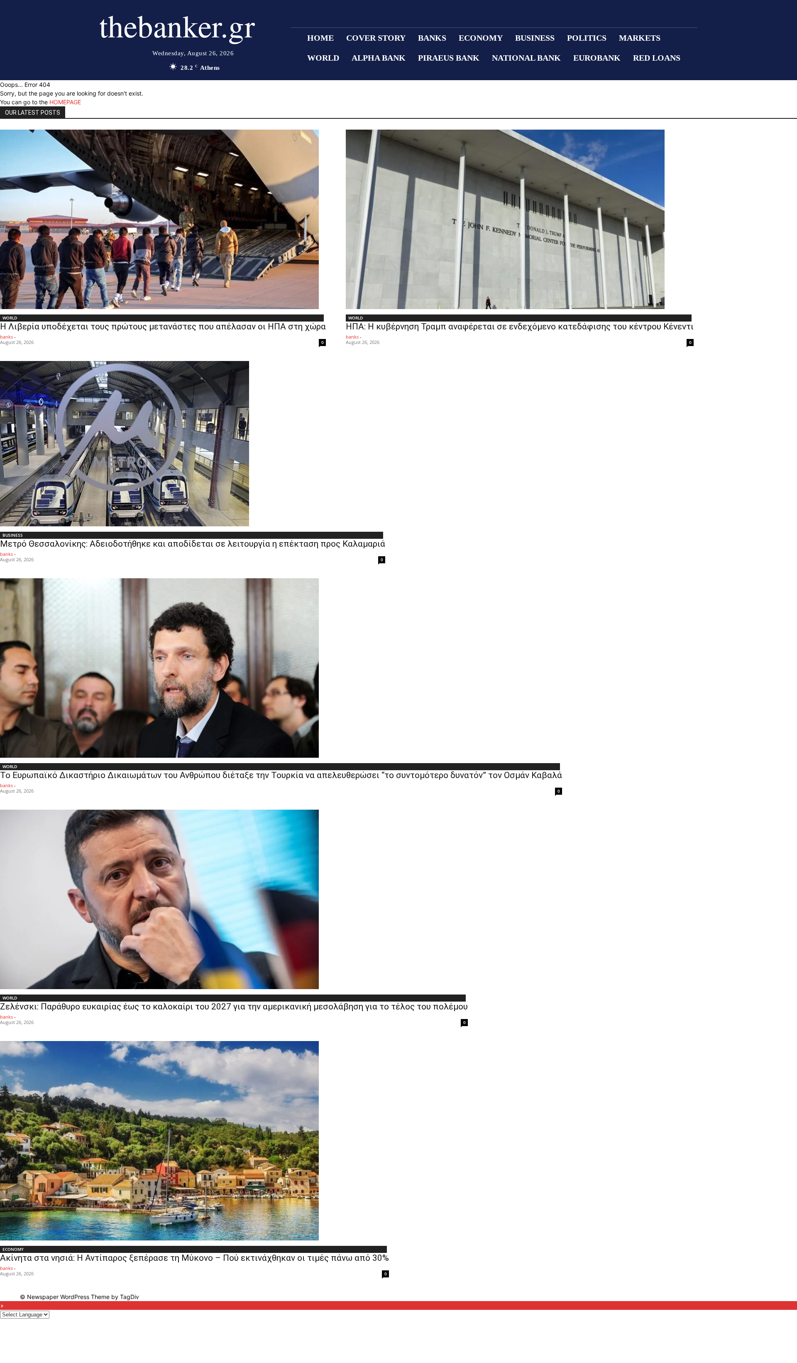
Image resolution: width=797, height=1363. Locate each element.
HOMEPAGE (65, 102)
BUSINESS (12, 535)
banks (6, 337)
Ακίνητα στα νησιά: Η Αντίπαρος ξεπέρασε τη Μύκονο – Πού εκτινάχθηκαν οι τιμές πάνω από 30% (194, 1258)
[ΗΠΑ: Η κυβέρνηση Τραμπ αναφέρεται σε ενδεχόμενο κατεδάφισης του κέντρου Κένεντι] (520, 219)
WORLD (9, 318)
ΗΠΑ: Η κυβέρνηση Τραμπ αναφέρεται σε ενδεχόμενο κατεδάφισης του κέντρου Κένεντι (520, 327)
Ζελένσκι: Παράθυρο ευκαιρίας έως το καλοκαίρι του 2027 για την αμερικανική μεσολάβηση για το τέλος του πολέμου (234, 1007)
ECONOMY (13, 1249)
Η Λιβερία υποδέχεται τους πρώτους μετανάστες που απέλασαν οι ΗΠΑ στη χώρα (163, 327)
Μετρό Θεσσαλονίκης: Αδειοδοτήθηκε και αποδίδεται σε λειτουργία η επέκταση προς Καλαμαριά (192, 544)
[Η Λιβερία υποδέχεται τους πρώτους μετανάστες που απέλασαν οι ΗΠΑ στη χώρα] (163, 219)
